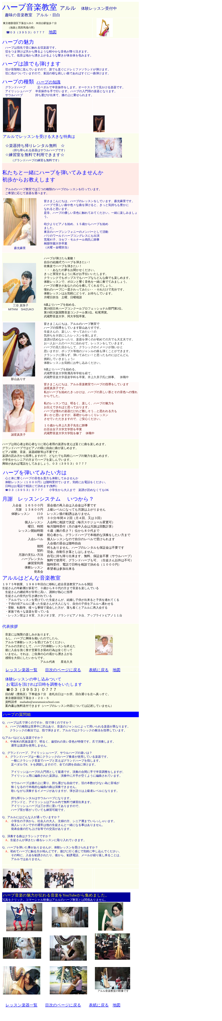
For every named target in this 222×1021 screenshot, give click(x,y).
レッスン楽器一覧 (21, 670)
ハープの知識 (48, 82)
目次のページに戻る (63, 670)
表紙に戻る (99, 670)
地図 (53, 32)
